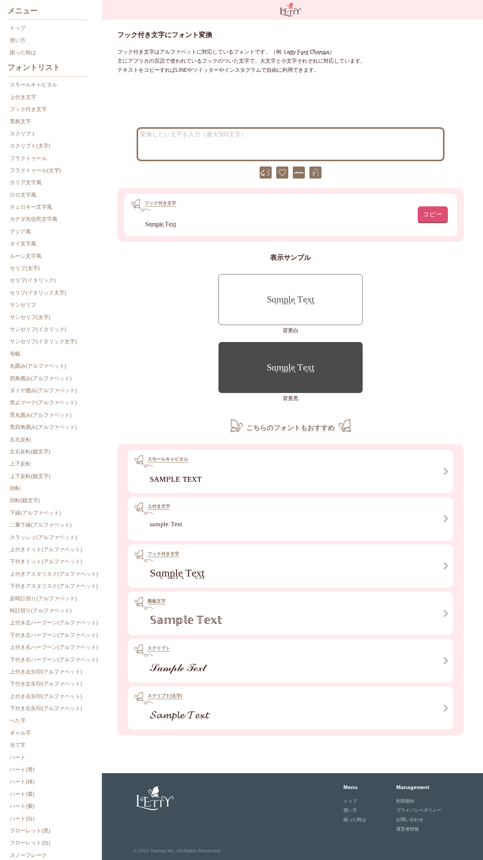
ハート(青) (22, 769)
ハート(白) (22, 818)
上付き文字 (23, 97)
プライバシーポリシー (418, 810)
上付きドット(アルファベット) (46, 549)
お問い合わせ (409, 819)
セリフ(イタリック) (33, 280)
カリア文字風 (26, 182)
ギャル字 (20, 733)
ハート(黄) (22, 794)
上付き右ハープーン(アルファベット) (54, 647)
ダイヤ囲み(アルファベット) (43, 390)
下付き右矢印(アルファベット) (46, 708)
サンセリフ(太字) (30, 317)
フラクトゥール (28, 158)
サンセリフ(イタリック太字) (43, 341)
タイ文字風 (23, 243)
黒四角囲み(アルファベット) (43, 427)
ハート (18, 757)
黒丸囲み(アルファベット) (41, 415)
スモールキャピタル (33, 85)
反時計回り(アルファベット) (43, 598)
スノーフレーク (28, 855)
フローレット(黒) (30, 831)
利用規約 (405, 801)
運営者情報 (407, 829)
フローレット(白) (30, 843)
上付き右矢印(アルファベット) (46, 696)
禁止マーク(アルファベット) (43, 402)
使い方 (18, 40)
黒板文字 (20, 121)
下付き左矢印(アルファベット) (46, 684)
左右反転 (20, 439)
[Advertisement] (290, 103)
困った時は (23, 52)
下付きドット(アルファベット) (46, 561)
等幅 (15, 354)
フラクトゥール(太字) (35, 170)
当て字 (18, 745)
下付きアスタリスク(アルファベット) (54, 586)
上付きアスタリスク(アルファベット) (54, 574)
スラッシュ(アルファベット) (43, 537)
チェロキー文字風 (31, 207)
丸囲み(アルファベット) (38, 366)
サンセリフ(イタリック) (38, 329)
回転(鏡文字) (25, 500)
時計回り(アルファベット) (41, 610)
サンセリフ (23, 305)
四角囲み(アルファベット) (41, 378)
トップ (18, 28)
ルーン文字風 (26, 256)
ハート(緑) (22, 781)
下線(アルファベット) (35, 513)
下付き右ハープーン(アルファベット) (54, 660)
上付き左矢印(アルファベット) (46, 672)
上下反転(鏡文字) (30, 476)
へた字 (18, 720)
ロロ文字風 (23, 195)
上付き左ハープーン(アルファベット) (54, 623)
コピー (433, 214)
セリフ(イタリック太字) (38, 293)
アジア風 (20, 231)
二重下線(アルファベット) (41, 525)
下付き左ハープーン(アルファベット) (54, 635)
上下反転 (20, 464)
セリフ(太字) (25, 268)
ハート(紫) (22, 806)
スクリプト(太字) (30, 146)
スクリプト (23, 134)
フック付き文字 (28, 109)
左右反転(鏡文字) (30, 451)
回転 (15, 488)
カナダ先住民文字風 (33, 219)
